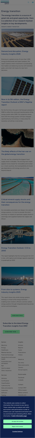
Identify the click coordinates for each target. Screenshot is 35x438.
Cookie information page (19, 416)
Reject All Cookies (17, 426)
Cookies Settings (17, 431)
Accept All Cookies (17, 421)
